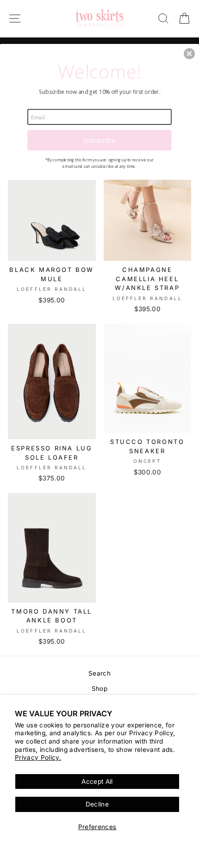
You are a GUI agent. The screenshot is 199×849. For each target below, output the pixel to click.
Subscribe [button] (99, 139)
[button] (189, 53)
